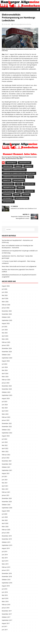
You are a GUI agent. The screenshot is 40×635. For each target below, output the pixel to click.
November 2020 (7, 501)
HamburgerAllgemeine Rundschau (14, 177)
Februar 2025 (6, 342)
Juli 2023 (4, 401)
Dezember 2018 (7, 573)
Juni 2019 (5, 554)
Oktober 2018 (6, 579)
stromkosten (29, 191)
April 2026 (5, 298)
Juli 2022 (4, 439)
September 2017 (7, 620)
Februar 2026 (6, 305)
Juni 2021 (5, 480)
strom (19, 191)
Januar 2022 (5, 458)
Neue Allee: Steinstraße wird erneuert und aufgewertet (19, 266)
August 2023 (6, 398)
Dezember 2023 (7, 386)
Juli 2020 (4, 514)
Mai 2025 (5, 333)
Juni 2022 (5, 442)
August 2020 (6, 511)
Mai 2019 (5, 558)
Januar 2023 (5, 420)
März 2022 (5, 451)
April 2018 (5, 598)
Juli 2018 (4, 589)
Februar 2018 (6, 604)
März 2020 (5, 526)
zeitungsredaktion (22, 198)
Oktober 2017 (6, 617)
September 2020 (7, 508)
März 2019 (5, 564)
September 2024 (7, 358)
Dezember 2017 (7, 611)
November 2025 (7, 314)
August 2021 (6, 473)
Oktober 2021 (6, 467)
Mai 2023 (5, 408)
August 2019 (6, 548)
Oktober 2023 (6, 392)
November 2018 (7, 576)
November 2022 (7, 426)
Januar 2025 (5, 345)
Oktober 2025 (6, 317)
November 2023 (7, 389)
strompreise (7, 194)
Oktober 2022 (6, 430)
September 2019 (7, 545)
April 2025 (5, 336)
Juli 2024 (4, 364)
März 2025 (5, 339)
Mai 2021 (5, 483)
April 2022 (5, 448)
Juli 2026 (4, 289)
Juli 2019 (4, 551)
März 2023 (5, 414)
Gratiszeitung (7, 166)
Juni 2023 (5, 404)
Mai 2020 (5, 520)
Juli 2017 (4, 626)
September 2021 (7, 470)
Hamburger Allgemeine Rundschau (14, 170)
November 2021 (7, 464)
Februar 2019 (6, 567)
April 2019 (5, 561)
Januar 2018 (5, 608)
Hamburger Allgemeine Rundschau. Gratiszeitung (19, 173)
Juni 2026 (5, 292)
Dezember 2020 (7, 498)
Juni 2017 (5, 630)
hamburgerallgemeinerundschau (22, 24)
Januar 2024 (5, 383)
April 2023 (5, 411)
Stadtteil (21, 187)
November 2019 (7, 539)
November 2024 (7, 351)
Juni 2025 (5, 330)
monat (30, 177)
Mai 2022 (5, 445)
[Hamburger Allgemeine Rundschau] (20, 6)
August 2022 (6, 436)
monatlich (6, 180)
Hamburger (28, 166)
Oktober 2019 (6, 542)
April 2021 (5, 486)
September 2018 (7, 583)
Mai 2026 (5, 295)
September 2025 (7, 320)
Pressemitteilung (8, 187)
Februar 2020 (6, 529)
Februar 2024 (6, 380)
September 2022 (7, 433)
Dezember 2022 (7, 423)
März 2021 (5, 489)
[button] (37, 9)
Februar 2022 (6, 455)
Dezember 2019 (7, 536)
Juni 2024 (5, 367)
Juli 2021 (4, 476)
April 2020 (5, 523)
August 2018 (6, 586)
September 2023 (7, 395)
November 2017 (7, 614)
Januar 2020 (5, 533)
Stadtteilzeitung (8, 191)
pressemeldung (29, 184)
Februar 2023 (6, 417)
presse (18, 184)
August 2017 (6, 623)
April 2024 (5, 373)
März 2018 (5, 601)
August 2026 (6, 286)
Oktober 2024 (6, 355)
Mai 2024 (5, 370)
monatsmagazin (18, 180)
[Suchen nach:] (20, 229)
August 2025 (6, 323)
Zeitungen (26, 194)
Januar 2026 (5, 308)
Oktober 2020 (6, 505)
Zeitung (16, 194)
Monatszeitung (8, 184)
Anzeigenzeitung (24, 162)
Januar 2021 (5, 495)
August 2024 (6, 361)
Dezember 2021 (7, 461)
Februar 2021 (6, 492)
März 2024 (5, 376)
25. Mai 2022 (7, 24)
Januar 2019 (5, 570)
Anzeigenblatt (11, 162)
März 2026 (5, 301)
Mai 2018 (5, 595)
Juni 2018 (5, 592)
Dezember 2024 (7, 348)
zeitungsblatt (7, 198)
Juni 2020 (5, 517)
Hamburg (18, 166)
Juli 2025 (4, 326)
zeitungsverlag (8, 202)
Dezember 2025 (7, 311)
